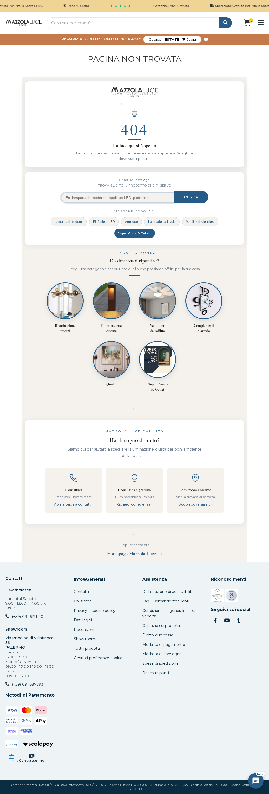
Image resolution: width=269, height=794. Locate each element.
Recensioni (84, 629)
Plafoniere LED (104, 222)
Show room (84, 639)
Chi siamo (83, 601)
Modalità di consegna (162, 654)
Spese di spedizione (160, 663)
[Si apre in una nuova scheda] (217, 596)
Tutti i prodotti (87, 648)
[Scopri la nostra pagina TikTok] (238, 621)
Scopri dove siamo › (196, 504)
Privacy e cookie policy (94, 610)
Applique (131, 222)
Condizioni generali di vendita (168, 613)
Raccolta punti (155, 673)
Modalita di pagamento (163, 644)
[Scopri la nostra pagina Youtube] (227, 621)
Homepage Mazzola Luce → (134, 553)
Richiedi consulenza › (134, 504)
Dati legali (83, 620)
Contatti (14, 578)
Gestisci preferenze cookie (98, 658)
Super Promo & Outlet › (134, 233)
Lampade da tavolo (162, 222)
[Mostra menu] (261, 22)
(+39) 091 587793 (27, 684)
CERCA (191, 197)
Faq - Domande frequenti (165, 601)
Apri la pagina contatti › (73, 504)
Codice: (172, 39)
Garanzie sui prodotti (161, 625)
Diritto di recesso (157, 635)
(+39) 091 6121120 (27, 616)
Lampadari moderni (69, 222)
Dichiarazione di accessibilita (168, 591)
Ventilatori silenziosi (200, 222)
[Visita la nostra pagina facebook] (215, 621)
